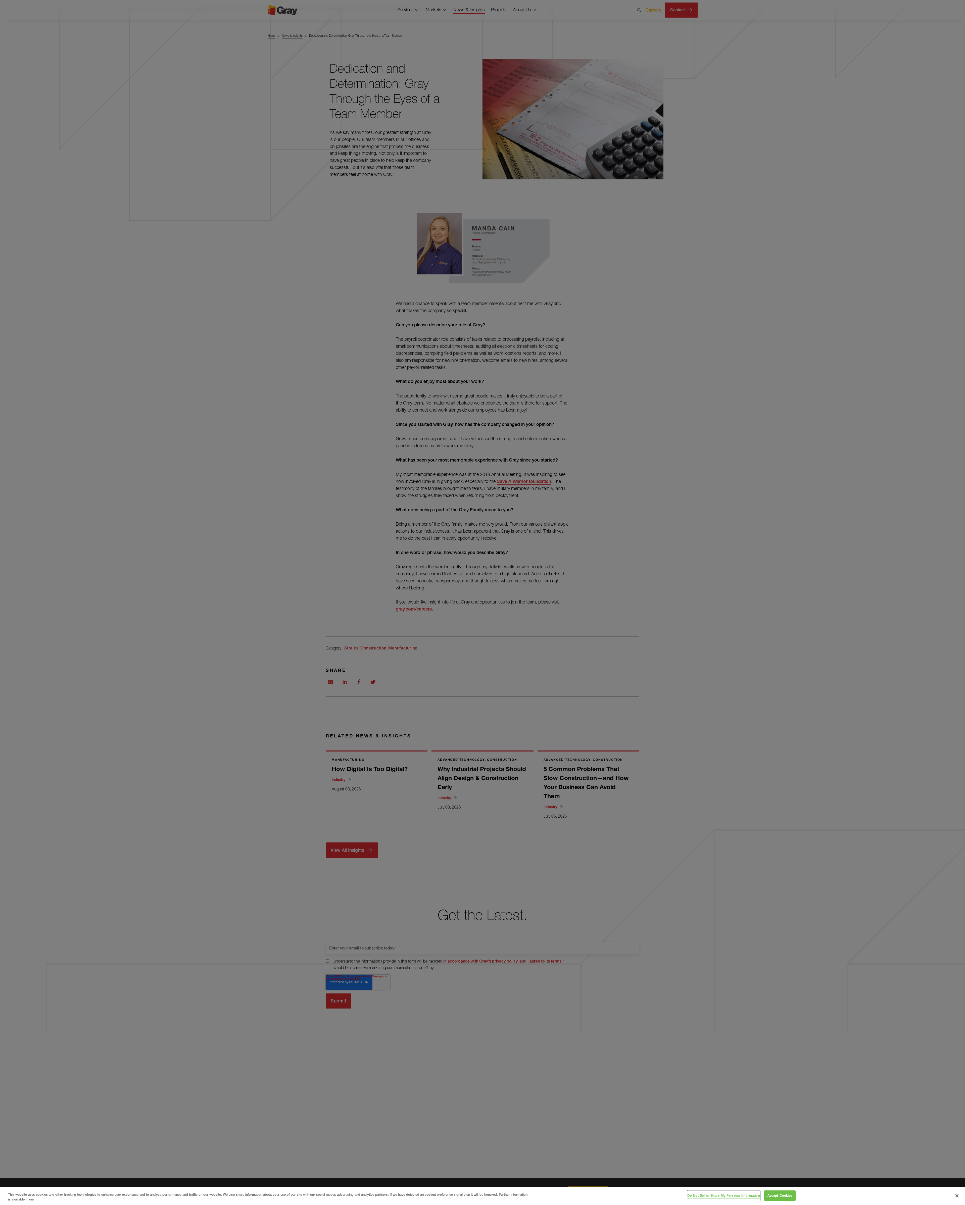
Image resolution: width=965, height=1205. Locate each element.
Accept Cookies (779, 1195)
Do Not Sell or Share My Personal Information (723, 1195)
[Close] (956, 1195)
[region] (482, 1196)
